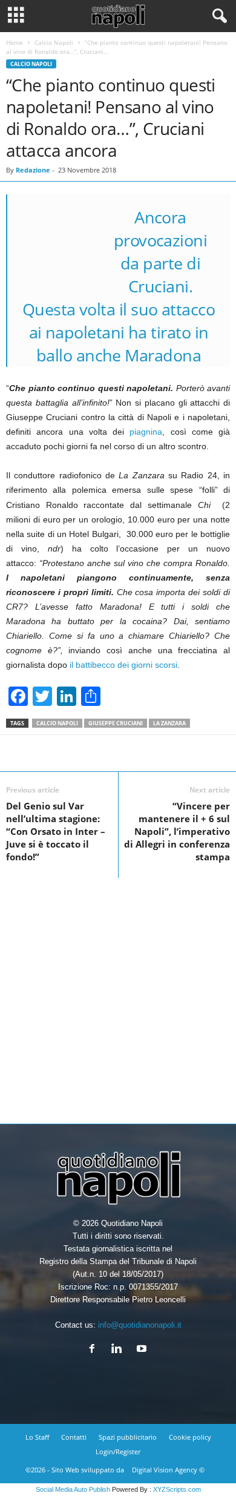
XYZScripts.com (177, 1489)
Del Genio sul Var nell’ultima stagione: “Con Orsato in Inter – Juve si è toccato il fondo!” (55, 831)
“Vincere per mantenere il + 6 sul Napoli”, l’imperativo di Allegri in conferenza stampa (177, 831)
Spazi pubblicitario (128, 1437)
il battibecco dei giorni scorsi (122, 665)
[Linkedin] (119, 1349)
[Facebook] (94, 1349)
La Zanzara (169, 723)
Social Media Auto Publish (73, 1489)
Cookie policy (190, 1437)
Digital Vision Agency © (168, 1469)
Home (14, 42)
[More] (162, 753)
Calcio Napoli (53, 42)
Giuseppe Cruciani (115, 723)
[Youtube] (143, 1349)
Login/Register (118, 1451)
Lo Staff (37, 1437)
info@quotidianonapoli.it (140, 1325)
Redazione (33, 169)
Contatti (74, 1437)
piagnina (145, 432)
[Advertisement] (118, 996)
